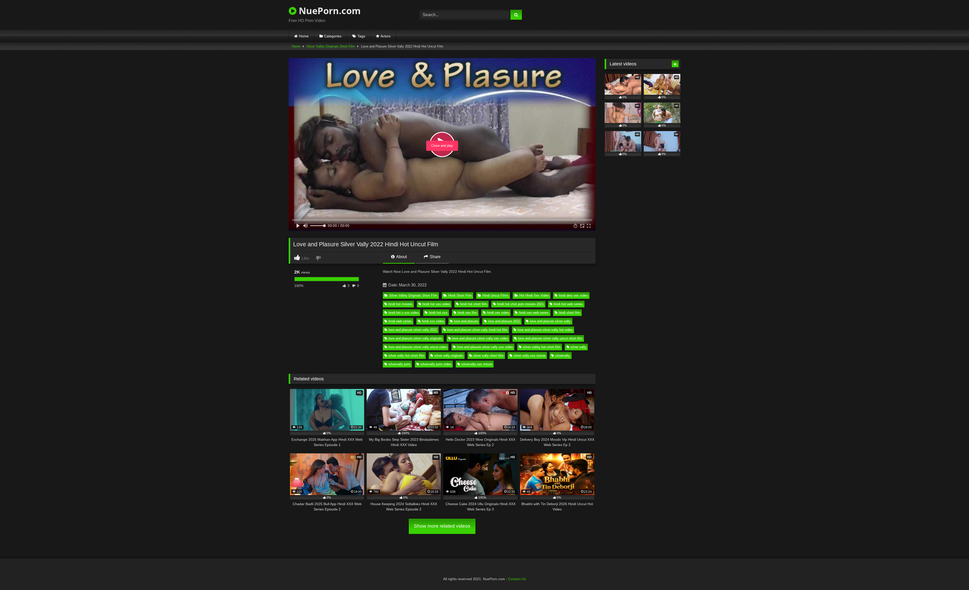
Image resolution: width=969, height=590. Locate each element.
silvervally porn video (435, 364)
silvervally (562, 355)
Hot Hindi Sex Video (534, 295)
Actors (386, 36)
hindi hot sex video (436, 304)
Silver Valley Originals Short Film (331, 46)
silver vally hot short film (406, 355)
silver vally (578, 347)
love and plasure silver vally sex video (480, 338)
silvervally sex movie (476, 364)
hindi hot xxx (438, 312)
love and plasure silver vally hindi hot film (477, 330)
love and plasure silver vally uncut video (417, 347)
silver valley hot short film (541, 347)
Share (435, 257)
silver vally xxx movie (529, 355)
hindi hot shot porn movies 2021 (520, 304)
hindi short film (569, 312)
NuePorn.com (329, 11)
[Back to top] (953, 575)
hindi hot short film (473, 304)
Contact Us (517, 579)
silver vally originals (448, 355)
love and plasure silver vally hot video (545, 330)
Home (304, 36)
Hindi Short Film (460, 295)
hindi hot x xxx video (403, 312)
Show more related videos (442, 526)
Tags (361, 36)
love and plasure (466, 321)
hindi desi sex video (573, 295)
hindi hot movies (400, 304)
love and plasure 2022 (504, 321)
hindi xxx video (433, 321)
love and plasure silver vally (550, 321)
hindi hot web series (568, 304)
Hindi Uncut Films (495, 295)
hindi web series (400, 321)
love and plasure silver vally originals (415, 338)
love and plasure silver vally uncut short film (550, 338)
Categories (332, 36)
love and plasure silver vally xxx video (485, 347)
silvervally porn (399, 364)
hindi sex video (498, 312)
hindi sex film (467, 312)
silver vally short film (488, 355)
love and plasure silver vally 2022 (412, 330)
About (401, 257)
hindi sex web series (534, 312)
